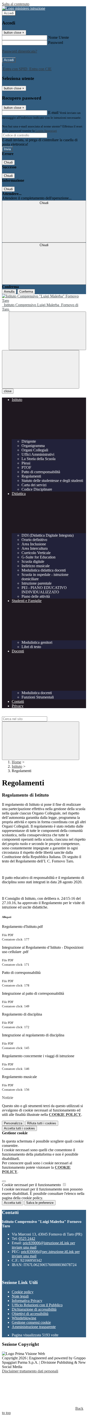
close (7, 391)
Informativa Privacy (27, 1301)
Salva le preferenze (40, 1203)
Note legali (20, 1296)
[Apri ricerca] (47, 331)
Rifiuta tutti (41, 1123)
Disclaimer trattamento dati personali (30, 1371)
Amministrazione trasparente (34, 1327)
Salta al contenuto (15, 4)
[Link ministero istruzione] (23, 8)
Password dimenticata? (19, 51)
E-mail (53, 112)
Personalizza (13, 1123)
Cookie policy (22, 1292)
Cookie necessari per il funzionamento (32, 1185)
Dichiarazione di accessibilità (34, 1309)
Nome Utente (58, 37)
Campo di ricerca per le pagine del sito (31, 714)
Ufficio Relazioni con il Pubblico (37, 1305)
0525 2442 (27, 1239)
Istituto (17, 766)
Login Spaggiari (46, 131)
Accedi (9, 13)
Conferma (26, 291)
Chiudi (8, 162)
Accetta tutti (19, 1128)
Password (55, 42)
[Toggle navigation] (40, 369)
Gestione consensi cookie (31, 1322)
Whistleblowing (24, 1318)
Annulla (9, 291)
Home (16, 762)
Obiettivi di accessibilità (30, 1314)
